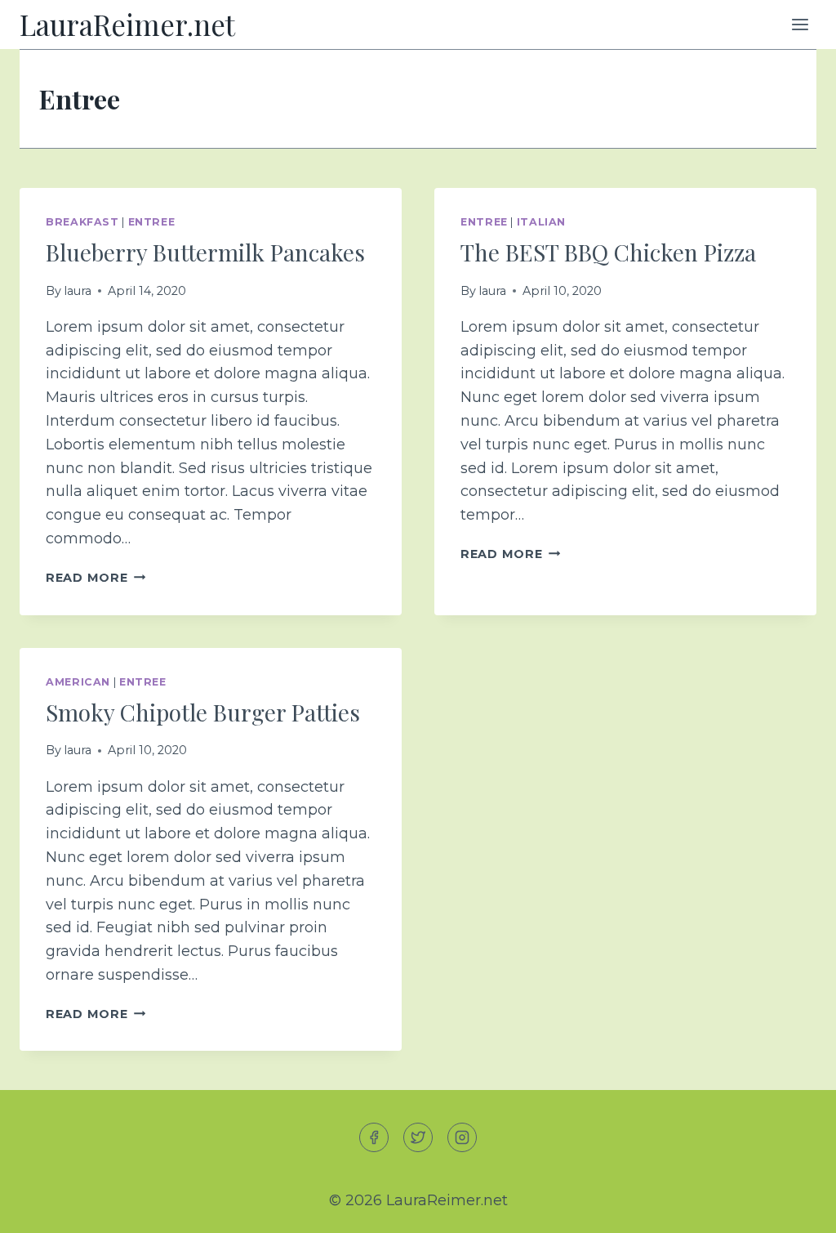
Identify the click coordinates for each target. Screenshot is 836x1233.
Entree (152, 222)
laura (77, 291)
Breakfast (82, 222)
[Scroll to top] (794, 1207)
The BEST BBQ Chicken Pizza (608, 252)
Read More (95, 577)
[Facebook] (374, 1137)
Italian (541, 222)
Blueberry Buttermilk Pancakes (205, 252)
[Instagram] (462, 1137)
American (78, 682)
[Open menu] (799, 24)
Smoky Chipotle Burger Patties (203, 712)
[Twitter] (418, 1137)
